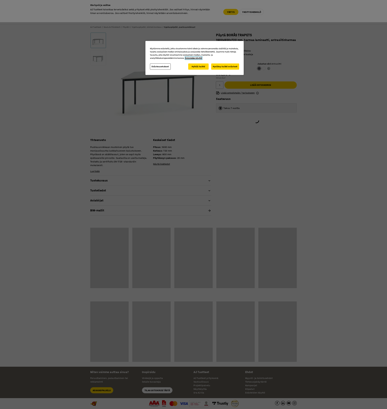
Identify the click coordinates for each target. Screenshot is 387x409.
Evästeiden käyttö (193, 58)
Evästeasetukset (160, 66)
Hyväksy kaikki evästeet (225, 66)
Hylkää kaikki (198, 66)
